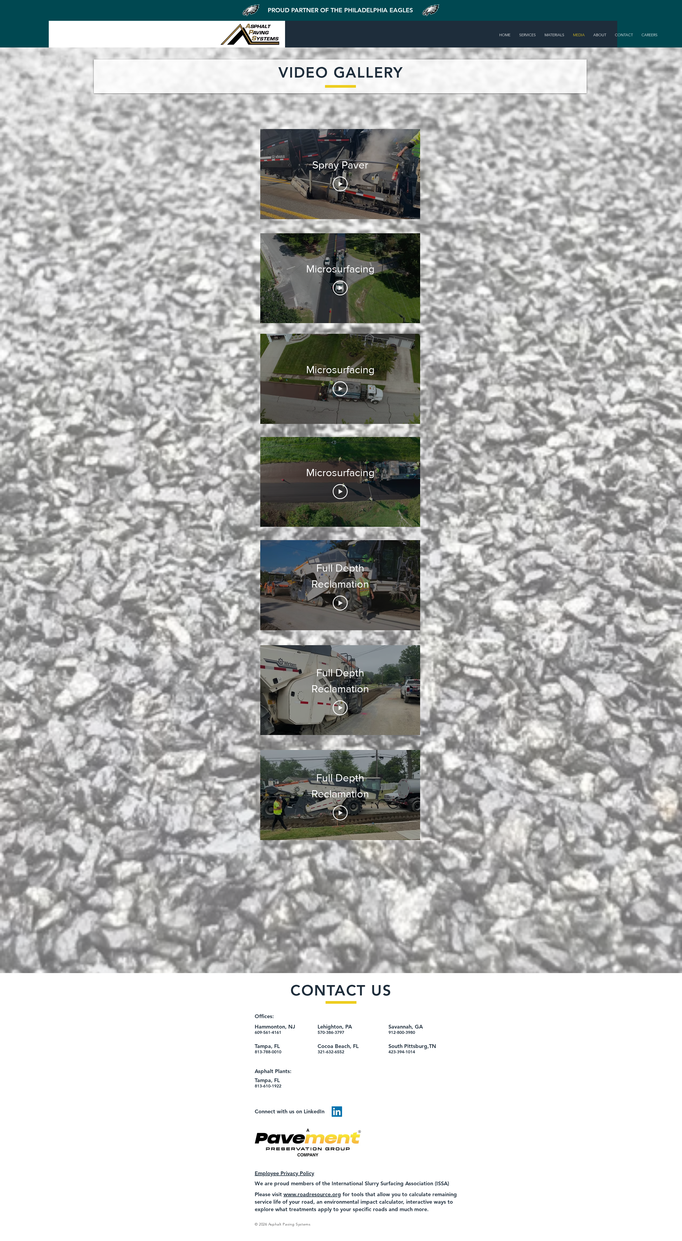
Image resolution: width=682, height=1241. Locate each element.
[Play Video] (340, 183)
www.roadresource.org (312, 1194)
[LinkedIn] (337, 1111)
